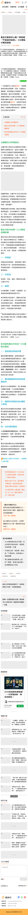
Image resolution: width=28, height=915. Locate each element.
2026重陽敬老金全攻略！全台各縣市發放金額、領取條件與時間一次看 (19, 807)
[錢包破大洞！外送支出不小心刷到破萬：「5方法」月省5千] (5, 626)
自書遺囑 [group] (17, 12)
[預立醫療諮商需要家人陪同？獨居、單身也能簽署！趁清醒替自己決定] (5, 760)
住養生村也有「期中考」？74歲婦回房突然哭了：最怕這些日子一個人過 (19, 789)
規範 (2, 879)
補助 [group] (24, 12)
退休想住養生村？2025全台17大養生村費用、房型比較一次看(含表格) (14, 474)
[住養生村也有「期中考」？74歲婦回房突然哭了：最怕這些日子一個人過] (5, 789)
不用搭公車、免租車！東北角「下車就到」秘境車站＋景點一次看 (19, 816)
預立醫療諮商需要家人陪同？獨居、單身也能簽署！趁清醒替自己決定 (19, 760)
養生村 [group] (4, 12)
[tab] (11, 711)
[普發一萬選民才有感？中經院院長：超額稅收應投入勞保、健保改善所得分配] (5, 845)
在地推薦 (21, 7)
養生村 (4, 573)
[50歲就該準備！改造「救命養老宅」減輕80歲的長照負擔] (5, 751)
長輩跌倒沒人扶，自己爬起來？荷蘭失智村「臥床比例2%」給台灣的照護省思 (19, 731)
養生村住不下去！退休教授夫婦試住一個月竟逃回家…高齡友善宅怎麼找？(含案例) (15, 483)
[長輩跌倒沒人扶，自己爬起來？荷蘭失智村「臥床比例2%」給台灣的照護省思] (5, 731)
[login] (22, 2)
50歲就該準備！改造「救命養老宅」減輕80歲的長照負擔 (19, 751)
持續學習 (13, 7)
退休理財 (5, 7)
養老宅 (18, 573)
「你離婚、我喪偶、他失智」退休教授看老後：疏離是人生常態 (19, 722)
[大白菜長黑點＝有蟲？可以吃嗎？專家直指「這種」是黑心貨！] (5, 617)
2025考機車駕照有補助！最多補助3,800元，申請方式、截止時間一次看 (19, 655)
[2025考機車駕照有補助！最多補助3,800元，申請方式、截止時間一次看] (5, 655)
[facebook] (18, 897)
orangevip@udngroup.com (15, 901)
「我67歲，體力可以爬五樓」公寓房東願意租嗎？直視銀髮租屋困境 (19, 780)
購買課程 (17, 2)
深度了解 (20, 706)
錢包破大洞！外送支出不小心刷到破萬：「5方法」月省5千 (19, 626)
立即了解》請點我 (9, 515)
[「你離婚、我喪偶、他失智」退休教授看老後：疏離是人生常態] (5, 722)
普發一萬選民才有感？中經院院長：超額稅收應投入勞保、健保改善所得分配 (19, 845)
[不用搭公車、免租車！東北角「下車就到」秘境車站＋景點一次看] (5, 816)
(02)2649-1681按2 (12, 903)
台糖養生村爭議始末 (11, 122)
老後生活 (5, 576)
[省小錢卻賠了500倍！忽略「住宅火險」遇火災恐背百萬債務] (5, 646)
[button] (25, 2)
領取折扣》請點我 (9, 529)
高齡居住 (13, 576)
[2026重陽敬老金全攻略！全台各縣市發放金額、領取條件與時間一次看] (5, 807)
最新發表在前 (22, 886)
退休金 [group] (10, 12)
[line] (21, 897)
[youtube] (24, 897)
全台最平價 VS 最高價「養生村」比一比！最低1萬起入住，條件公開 (15, 492)
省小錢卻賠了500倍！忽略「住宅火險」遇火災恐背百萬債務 (19, 646)
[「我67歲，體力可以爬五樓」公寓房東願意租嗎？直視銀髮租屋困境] (5, 780)
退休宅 (11, 573)
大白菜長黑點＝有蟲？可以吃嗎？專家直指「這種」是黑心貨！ (19, 617)
